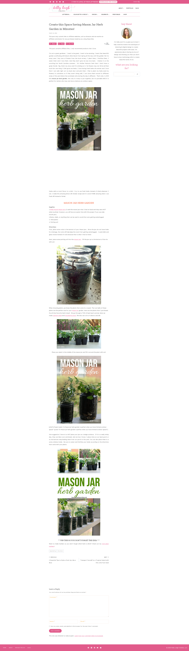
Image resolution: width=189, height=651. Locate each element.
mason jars (77, 239)
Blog (29, 647)
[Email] (63, 2)
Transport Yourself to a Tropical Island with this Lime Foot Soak (94, 560)
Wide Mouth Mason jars (57, 209)
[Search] (137, 74)
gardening (53, 551)
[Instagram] (53, 2)
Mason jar (75, 310)
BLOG (137, 8)
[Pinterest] (56, 2)
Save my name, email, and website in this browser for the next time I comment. (74, 626)
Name (52, 621)
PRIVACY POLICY (20, 647)
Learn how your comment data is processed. (88, 636)
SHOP (125, 14)
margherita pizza (70, 315)
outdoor (60, 551)
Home (4, 647)
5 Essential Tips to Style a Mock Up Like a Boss (62, 560)
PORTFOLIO (129, 8)
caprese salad (57, 315)
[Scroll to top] (185, 645)
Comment (53, 597)
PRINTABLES (116, 14)
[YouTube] (60, 2)
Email (83, 621)
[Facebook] (50, 2)
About (11, 647)
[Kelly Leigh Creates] (62, 8)
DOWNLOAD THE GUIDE (108, 2)
